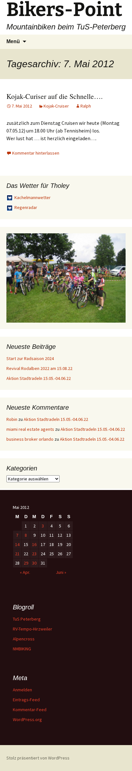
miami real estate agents (30, 429)
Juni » (61, 572)
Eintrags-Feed (26, 700)
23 (34, 554)
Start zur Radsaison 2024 (30, 358)
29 (26, 563)
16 (34, 544)
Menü (13, 41)
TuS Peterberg (27, 619)
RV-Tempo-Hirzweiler (32, 629)
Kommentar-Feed (29, 709)
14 (17, 544)
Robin (11, 419)
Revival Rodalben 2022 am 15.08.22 (39, 368)
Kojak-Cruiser (56, 106)
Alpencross (24, 639)
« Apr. (25, 572)
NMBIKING (22, 649)
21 (17, 554)
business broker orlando (30, 439)
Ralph (85, 106)
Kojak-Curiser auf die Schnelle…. (54, 96)
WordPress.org (27, 719)
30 (34, 563)
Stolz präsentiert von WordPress (38, 758)
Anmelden (22, 690)
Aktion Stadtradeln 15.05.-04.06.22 (38, 378)
